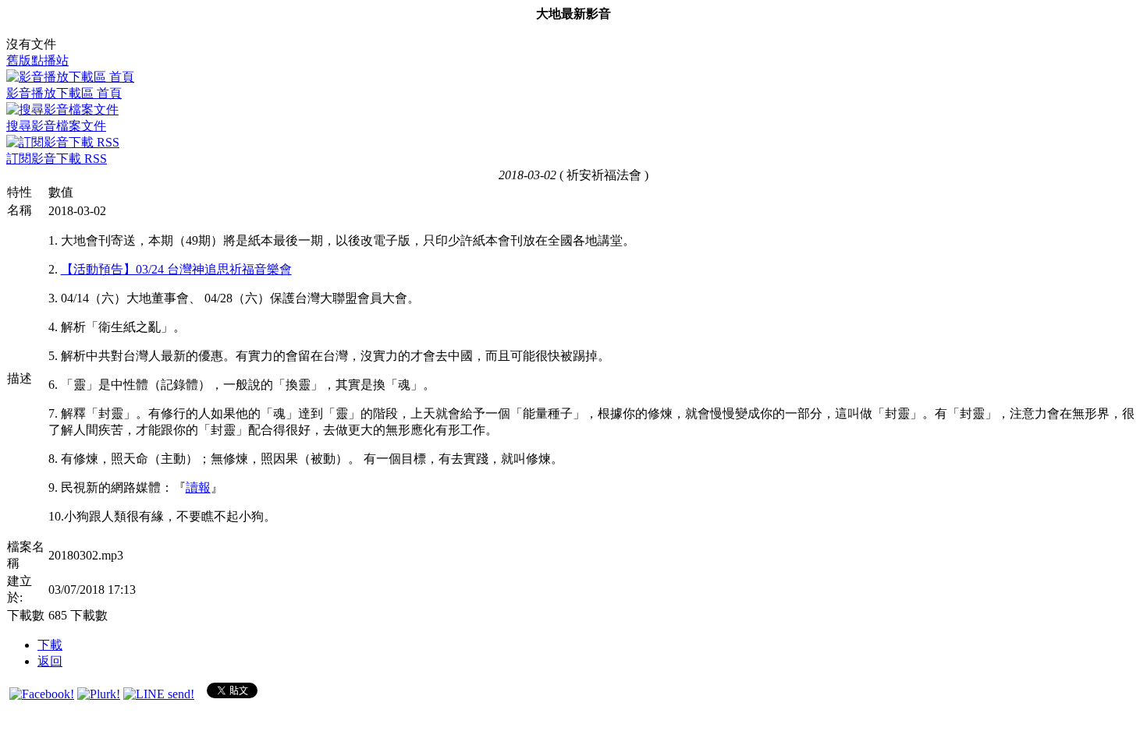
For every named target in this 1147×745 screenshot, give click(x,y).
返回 (49, 661)
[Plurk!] (98, 694)
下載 (49, 644)
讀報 (198, 487)
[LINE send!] (158, 694)
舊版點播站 (37, 60)
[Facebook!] (41, 694)
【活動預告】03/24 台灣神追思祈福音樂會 (176, 269)
